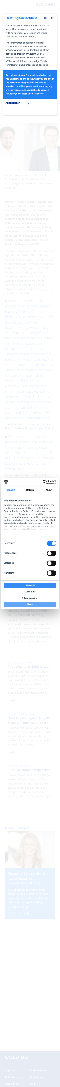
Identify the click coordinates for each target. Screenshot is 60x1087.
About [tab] (49, 490)
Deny (30, 604)
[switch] (51, 553)
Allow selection (30, 598)
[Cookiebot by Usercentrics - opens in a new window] (42, 482)
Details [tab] (30, 490)
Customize (30, 591)
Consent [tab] (10, 490)
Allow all (30, 585)
